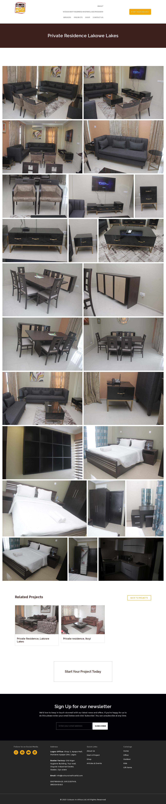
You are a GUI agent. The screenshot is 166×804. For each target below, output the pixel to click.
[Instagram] (16, 752)
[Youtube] (28, 752)
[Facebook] (22, 752)
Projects (78, 17)
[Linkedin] (34, 752)
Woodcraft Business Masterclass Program (83, 12)
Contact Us (98, 17)
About (100, 6)
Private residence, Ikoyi (77, 638)
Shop (87, 17)
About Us (91, 751)
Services (67, 17)
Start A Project (93, 755)
